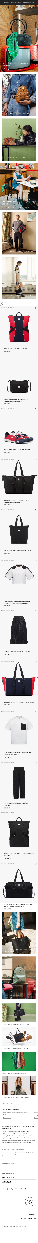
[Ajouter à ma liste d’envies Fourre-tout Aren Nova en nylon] (35, 510)
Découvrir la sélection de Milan (16, 207)
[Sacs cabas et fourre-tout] (19, 933)
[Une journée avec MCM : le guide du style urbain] (19, 186)
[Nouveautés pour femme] (19, 278)
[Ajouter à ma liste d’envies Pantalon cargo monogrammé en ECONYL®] (35, 763)
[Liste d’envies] (30, 7)
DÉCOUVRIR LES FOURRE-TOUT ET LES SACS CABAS (19, 950)
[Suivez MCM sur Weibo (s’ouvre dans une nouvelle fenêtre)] (21, 1189)
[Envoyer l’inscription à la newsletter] (35, 1164)
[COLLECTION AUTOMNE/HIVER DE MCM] (19, 139)
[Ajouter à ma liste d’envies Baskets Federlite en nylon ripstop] (35, 409)
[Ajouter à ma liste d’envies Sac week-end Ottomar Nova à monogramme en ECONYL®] (35, 864)
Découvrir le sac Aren (12, 69)
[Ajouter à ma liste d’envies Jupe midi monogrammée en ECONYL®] (35, 611)
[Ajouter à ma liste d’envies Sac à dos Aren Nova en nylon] (35, 308)
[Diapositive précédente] (1, 302)
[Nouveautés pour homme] (19, 233)
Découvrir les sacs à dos (15, 996)
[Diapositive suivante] (1, 304)
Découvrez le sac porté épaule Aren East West (22, 2)
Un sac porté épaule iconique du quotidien (15, 65)
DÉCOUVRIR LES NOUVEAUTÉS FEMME (19, 296)
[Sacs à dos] (19, 977)
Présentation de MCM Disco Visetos (19, 158)
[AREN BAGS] (19, 38)
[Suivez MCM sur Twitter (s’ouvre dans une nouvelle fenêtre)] (12, 1189)
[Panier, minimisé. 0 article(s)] (34, 7)
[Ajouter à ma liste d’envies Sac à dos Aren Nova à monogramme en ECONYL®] (35, 813)
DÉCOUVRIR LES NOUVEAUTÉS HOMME (19, 251)
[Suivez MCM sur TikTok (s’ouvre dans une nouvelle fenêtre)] (25, 1189)
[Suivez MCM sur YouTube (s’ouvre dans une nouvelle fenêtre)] (16, 1189)
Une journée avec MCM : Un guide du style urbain (19, 203)
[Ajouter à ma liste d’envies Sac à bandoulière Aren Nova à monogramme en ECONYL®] (35, 358)
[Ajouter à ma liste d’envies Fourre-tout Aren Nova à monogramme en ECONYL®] (35, 460)
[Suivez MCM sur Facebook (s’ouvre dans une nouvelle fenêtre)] (3, 1189)
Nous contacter (7, 1118)
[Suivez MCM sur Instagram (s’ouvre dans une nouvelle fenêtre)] (7, 1189)
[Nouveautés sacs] (19, 95)
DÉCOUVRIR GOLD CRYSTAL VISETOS (18, 113)
